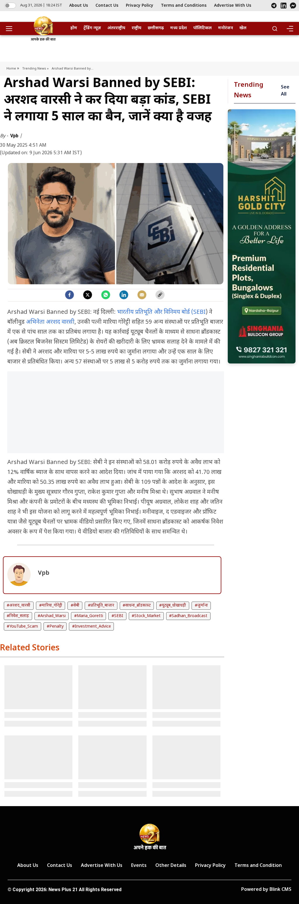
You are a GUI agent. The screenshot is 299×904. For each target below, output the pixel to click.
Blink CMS (280, 890)
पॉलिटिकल (202, 28)
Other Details (170, 866)
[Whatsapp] (105, 294)
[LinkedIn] (283, 5)
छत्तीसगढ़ (156, 28)
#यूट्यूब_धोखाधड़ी (172, 605)
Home (11, 69)
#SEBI (117, 616)
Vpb (15, 135)
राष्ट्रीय (136, 28)
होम (73, 28)
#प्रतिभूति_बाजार (101, 605)
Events (139, 866)
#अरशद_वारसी (18, 605)
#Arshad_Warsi (52, 616)
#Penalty (55, 626)
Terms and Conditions (183, 5)
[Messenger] (293, 5)
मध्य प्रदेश (178, 28)
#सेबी (75, 605)
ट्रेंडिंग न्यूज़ (92, 28)
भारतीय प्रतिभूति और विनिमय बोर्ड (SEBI (161, 312)
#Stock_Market (146, 616)
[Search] (274, 28)
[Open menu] (11, 28)
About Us (78, 5)
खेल (242, 28)
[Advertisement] (115, 415)
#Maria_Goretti (88, 616)
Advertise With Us (232, 5)
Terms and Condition (258, 866)
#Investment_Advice (91, 626)
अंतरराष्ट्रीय (116, 28)
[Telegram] (274, 5)
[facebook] (69, 294)
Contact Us (106, 5)
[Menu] (289, 28)
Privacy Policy (139, 5)
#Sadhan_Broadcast (188, 616)
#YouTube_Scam (22, 626)
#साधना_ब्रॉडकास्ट (137, 605)
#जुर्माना (201, 605)
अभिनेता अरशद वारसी (50, 322)
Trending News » (35, 69)
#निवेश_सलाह (18, 616)
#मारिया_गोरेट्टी (50, 605)
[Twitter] (87, 294)
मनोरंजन (225, 28)
